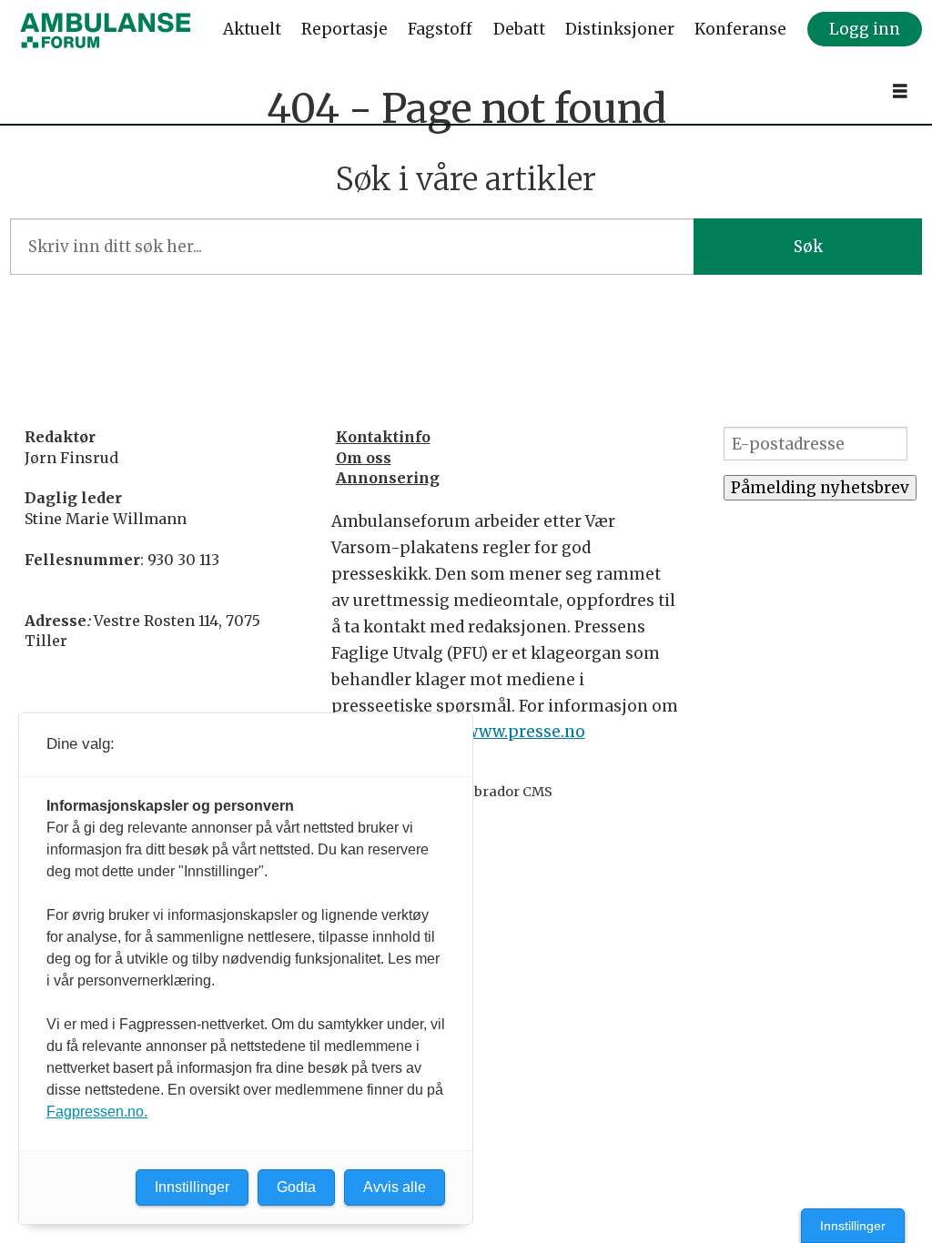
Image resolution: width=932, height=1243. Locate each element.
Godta (296, 1187)
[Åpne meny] (900, 91)
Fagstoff (440, 29)
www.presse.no (525, 732)
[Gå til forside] (106, 30)
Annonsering (388, 478)
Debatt (519, 29)
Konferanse (740, 29)
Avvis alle (394, 1187)
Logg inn (864, 29)
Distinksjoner (619, 29)
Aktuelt (252, 29)
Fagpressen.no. (96, 1111)
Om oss (363, 458)
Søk (808, 247)
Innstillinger (853, 1225)
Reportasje (344, 29)
